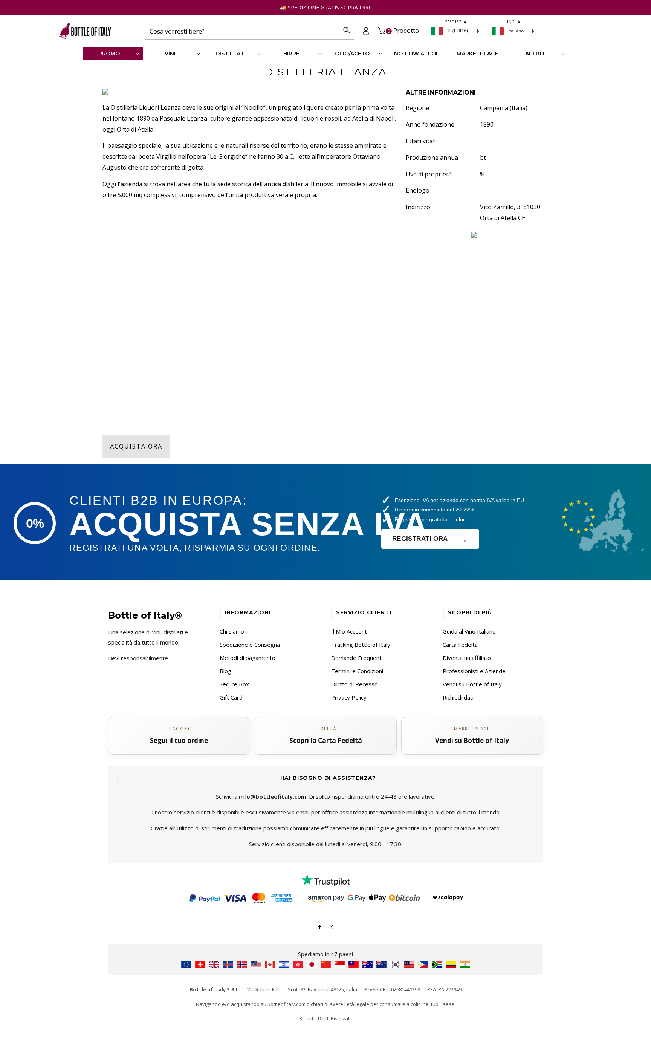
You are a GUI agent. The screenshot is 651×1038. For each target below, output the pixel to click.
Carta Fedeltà (460, 644)
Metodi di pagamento (247, 657)
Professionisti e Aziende (474, 671)
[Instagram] (331, 926)
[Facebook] (319, 926)
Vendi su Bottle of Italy (472, 684)
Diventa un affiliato (467, 657)
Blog (225, 671)
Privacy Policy (349, 697)
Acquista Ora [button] (136, 446)
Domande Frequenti (357, 657)
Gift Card (231, 697)
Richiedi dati (458, 697)
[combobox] (242, 30)
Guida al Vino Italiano (469, 631)
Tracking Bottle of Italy (360, 644)
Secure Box (234, 684)
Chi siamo (232, 631)
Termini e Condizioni (357, 671)
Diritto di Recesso (354, 684)
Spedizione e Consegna (250, 644)
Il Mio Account (349, 631)
